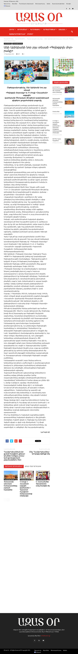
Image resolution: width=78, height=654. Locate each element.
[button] (72, 31)
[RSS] (69, 9)
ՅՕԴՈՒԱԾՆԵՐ (22, 29)
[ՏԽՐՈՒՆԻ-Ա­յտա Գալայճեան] (69, 141)
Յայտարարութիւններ (58, 3)
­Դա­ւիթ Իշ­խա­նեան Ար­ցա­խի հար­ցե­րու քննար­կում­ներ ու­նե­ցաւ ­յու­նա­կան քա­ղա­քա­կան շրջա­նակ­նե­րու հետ (14, 456)
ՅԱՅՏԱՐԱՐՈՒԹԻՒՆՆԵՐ (17, 34)
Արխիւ (48, 3)
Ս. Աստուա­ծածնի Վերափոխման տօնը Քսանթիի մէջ (43, 484)
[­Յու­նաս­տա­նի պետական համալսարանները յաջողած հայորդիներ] (11, 475)
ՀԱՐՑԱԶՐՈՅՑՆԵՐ (49, 29)
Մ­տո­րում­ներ (56, 111)
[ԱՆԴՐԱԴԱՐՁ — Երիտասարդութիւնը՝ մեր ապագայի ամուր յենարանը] (69, 89)
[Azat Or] (39, 18)
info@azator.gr (45, 636)
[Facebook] (66, 9)
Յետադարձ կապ (40, 3)
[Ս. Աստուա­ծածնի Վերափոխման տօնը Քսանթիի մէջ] (43, 475)
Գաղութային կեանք (17, 43)
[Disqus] (27, 531)
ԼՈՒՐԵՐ (11, 29)
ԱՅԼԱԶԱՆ (62, 29)
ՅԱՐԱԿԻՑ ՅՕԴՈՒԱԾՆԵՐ (14, 466)
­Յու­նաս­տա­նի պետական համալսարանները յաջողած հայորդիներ (10, 486)
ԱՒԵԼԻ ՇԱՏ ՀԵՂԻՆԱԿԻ (33, 466)
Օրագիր (68, 3)
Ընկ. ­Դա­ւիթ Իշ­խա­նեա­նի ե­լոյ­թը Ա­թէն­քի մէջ (39, 453)
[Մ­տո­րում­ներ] (69, 114)
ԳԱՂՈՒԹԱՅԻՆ (35, 29)
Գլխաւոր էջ (7, 3)
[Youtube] (72, 9)
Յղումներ (14, 3)
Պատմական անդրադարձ (26, 3)
